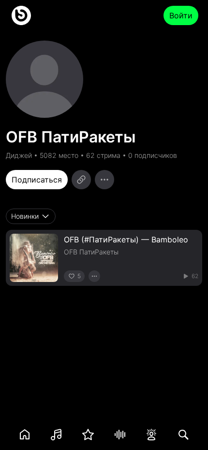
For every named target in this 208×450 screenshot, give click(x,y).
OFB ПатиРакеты (91, 252)
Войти (181, 15)
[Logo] (21, 15)
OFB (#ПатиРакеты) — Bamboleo (126, 239)
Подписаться (37, 179)
